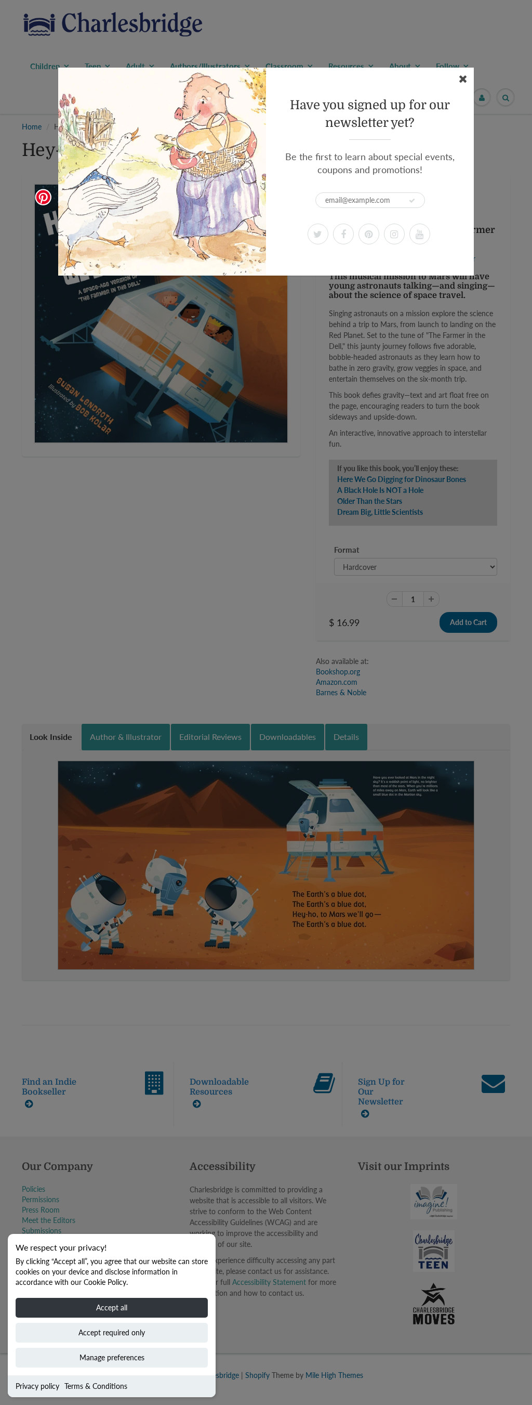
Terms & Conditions (95, 1386)
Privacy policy (37, 1386)
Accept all (111, 1307)
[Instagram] (394, 234)
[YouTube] (419, 234)
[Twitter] (318, 234)
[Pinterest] (368, 234)
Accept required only (111, 1332)
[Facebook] (343, 234)
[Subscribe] (412, 200)
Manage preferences (111, 1357)
